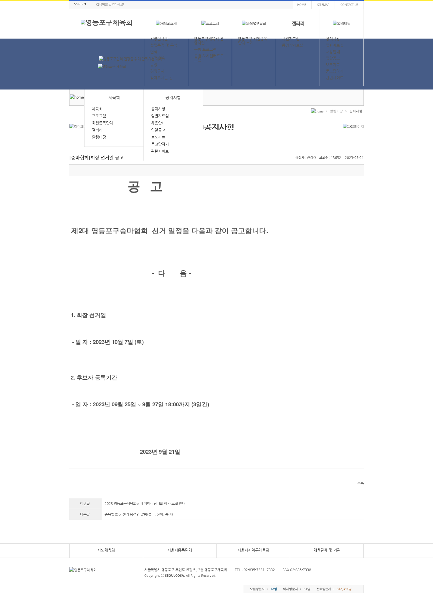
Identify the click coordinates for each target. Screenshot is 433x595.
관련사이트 (334, 77)
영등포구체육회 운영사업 (209, 41)
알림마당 (99, 137)
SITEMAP (323, 5)
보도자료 (333, 64)
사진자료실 (291, 39)
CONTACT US (349, 5)
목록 (360, 483)
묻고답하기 (334, 71)
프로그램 (99, 116)
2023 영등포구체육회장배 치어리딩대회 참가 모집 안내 (145, 503)
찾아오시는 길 (161, 77)
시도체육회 (106, 550)
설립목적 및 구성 (163, 45)
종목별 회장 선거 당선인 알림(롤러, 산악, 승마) (139, 514)
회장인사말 (159, 39)
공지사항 (333, 39)
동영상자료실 (292, 45)
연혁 (153, 51)
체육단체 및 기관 (327, 550)
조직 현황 (158, 58)
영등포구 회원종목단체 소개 (252, 41)
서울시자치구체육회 (253, 550)
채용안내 (333, 51)
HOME (301, 5)
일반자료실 (334, 45)
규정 (153, 64)
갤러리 (97, 130)
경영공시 (157, 71)
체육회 (97, 109)
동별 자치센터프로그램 (209, 58)
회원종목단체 (102, 123)
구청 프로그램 (205, 49)
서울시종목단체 (179, 550)
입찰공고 (333, 58)
